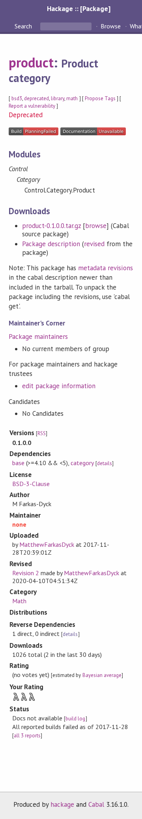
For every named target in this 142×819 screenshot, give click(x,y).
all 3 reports (27, 735)
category (82, 463)
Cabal (96, 804)
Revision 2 (25, 573)
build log (75, 718)
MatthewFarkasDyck (46, 544)
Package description (51, 243)
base (18, 463)
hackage (62, 804)
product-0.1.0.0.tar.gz (51, 225)
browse (95, 225)
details (104, 463)
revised (94, 243)
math (72, 98)
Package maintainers (38, 336)
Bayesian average (101, 675)
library (57, 98)
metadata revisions (105, 268)
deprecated (36, 98)
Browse (111, 26)
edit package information (59, 385)
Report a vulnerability (32, 106)
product (31, 62)
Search (24, 26)
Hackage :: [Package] (78, 8)
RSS (41, 433)
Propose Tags (100, 98)
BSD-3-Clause (31, 484)
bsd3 (16, 98)
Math (19, 601)
